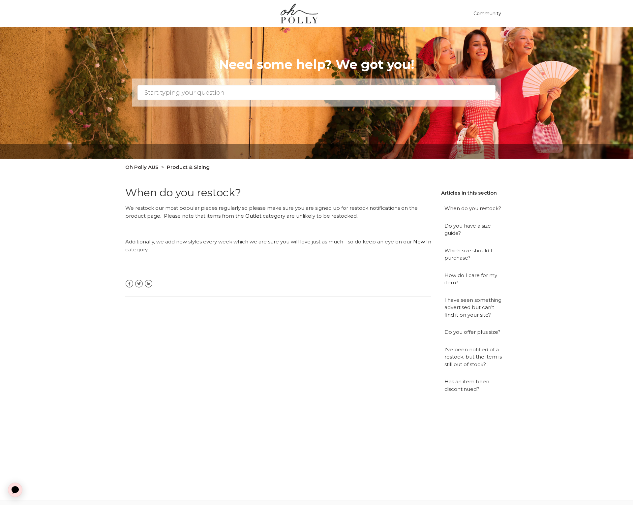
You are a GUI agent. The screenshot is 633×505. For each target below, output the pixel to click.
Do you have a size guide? (467, 230)
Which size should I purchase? (468, 254)
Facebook (129, 284)
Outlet (253, 216)
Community (487, 13)
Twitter (139, 284)
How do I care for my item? (470, 279)
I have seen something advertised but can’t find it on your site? (472, 307)
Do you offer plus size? (472, 332)
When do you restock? (472, 208)
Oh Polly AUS (142, 167)
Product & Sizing (188, 167)
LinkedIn (148, 284)
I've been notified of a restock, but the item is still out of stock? (473, 356)
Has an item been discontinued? (466, 385)
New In (422, 241)
